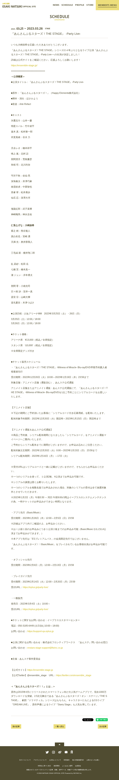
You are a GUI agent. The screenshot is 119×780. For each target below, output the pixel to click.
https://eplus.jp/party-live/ (35, 587)
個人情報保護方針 (78, 760)
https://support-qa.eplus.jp (40, 631)
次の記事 (102, 726)
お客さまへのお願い (93, 760)
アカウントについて (40, 760)
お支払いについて (55, 760)
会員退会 (78, 766)
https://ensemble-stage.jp (40, 670)
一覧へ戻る (59, 726)
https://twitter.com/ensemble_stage (73, 675)
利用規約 (67, 760)
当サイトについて (25, 760)
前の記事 (16, 726)
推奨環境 (56, 766)
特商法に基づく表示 (44, 766)
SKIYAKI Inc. (77, 773)
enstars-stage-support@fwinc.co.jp (45, 648)
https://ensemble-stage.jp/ (24, 65)
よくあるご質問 (67, 766)
